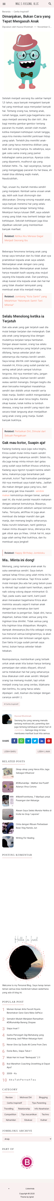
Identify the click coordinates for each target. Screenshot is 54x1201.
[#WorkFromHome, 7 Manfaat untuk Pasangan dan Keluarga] (8, 800)
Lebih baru (10, 751)
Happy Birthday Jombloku (30, 552)
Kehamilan (11, 1120)
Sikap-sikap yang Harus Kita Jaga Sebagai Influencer (32, 771)
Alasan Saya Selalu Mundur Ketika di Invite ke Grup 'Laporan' (33, 812)
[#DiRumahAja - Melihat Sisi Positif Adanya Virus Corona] (8, 787)
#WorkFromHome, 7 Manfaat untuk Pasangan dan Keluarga (33, 798)
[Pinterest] (49, 740)
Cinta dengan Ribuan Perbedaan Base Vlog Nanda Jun (32, 826)
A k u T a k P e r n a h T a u (22, 1079)
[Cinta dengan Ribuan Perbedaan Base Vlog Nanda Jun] (8, 828)
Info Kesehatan (41, 1108)
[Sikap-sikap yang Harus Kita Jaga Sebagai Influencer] (8, 773)
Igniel (31, 1197)
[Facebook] (14, 740)
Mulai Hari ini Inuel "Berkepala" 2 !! (23, 1057)
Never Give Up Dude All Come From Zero (27, 1044)
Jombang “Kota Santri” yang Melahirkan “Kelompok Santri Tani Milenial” (25, 300)
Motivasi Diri (26, 1097)
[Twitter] (21, 740)
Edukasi (28, 1120)
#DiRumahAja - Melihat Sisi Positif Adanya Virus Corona (32, 785)
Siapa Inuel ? (13, 1028)
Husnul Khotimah (22, 716)
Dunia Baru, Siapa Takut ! (19, 1051)
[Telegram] (28, 740)
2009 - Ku (12, 1073)
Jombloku (19, 730)
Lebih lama (44, 751)
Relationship (24, 1108)
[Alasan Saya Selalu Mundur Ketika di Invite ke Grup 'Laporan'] (8, 814)
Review (9, 1097)
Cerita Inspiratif (12, 704)
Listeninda (30, 1188)
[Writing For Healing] (8, 841)
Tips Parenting (39, 1103)
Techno (45, 1114)
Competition (10, 1114)
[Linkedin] (42, 740)
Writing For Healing (25, 838)
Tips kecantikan (29, 1114)
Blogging (43, 1097)
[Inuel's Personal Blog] (27, 3)
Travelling (9, 1108)
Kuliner (43, 1120)
